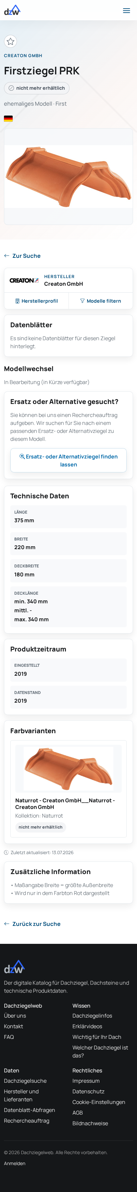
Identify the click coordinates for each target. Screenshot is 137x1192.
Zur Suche (26, 255)
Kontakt (13, 1026)
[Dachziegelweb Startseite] (12, 10)
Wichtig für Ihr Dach (96, 1037)
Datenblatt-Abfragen (29, 1110)
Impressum (86, 1080)
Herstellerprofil (40, 301)
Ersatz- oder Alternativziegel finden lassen (71, 460)
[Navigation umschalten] (126, 10)
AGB (77, 1112)
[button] (68, 789)
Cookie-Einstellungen (98, 1102)
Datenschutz (88, 1091)
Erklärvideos (87, 1026)
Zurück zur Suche (36, 924)
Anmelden (14, 1163)
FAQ (9, 1037)
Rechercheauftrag (26, 1120)
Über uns (15, 1015)
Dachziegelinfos (92, 1015)
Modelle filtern (104, 301)
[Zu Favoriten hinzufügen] (10, 41)
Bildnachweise (90, 1123)
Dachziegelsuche (25, 1080)
